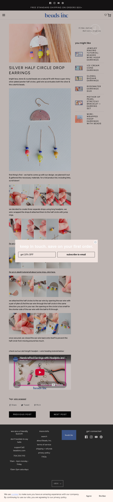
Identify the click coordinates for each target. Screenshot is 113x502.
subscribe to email (76, 254)
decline (102, 496)
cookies (14, 494)
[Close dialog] (95, 242)
